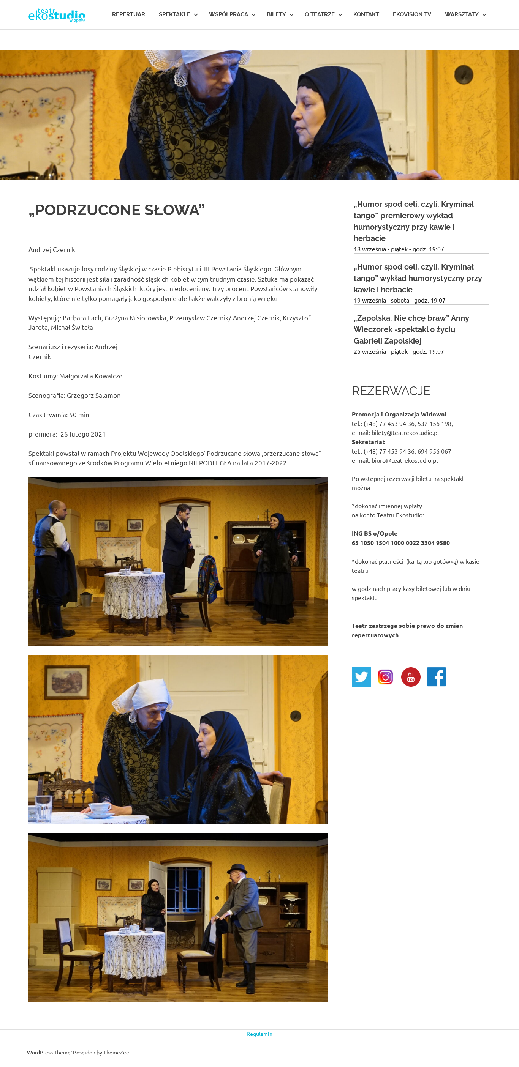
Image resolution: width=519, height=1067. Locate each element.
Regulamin (259, 1033)
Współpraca (228, 14)
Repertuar (128, 14)
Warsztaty (462, 14)
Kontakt (366, 14)
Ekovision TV (412, 14)
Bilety (276, 14)
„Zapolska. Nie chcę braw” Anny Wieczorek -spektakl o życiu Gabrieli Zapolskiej (411, 329)
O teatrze (320, 14)
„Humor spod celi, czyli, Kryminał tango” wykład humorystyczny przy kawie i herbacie (418, 278)
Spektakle (174, 14)
